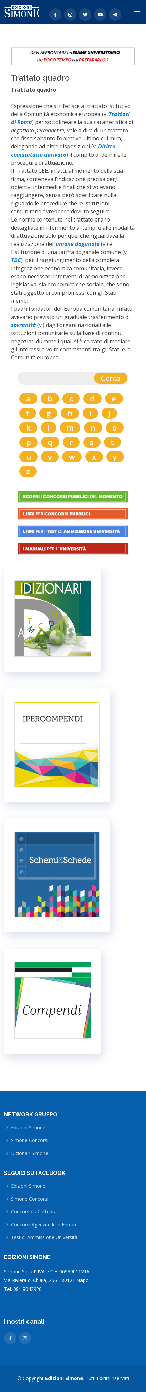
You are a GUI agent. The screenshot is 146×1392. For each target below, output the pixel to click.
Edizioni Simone (28, 1127)
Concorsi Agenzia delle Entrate (44, 1224)
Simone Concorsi (29, 1140)
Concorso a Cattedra (34, 1211)
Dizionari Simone (29, 1153)
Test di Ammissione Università (44, 1237)
